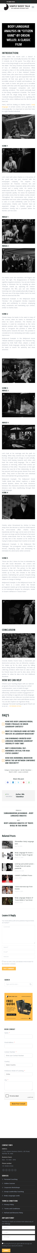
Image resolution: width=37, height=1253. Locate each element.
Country (6, 1061)
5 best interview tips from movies (24, 888)
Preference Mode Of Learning (14, 1071)
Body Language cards (12, 1196)
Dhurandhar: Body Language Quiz (24, 842)
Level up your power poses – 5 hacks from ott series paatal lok (25, 866)
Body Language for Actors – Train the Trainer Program (24, 854)
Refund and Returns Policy (13, 1213)
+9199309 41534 (15, 706)
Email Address (8, 1042)
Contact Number (9, 1052)
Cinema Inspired (14, 770)
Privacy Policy (9, 1204)
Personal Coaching (10, 1179)
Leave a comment (23, 772)
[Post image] (7, 845)
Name (6, 1033)
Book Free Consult (18, 1104)
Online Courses (9, 1183)
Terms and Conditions (12, 1209)
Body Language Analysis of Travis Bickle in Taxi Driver (24, 899)
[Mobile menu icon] (33, 7)
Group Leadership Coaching (14, 1191)
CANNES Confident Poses (23, 875)
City (5, 1080)
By (26, 770)
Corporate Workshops (12, 1187)
